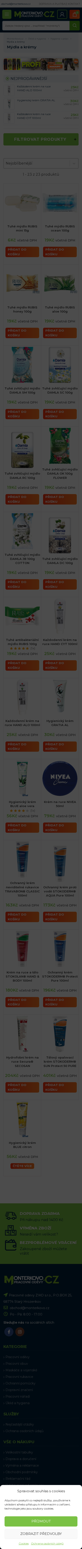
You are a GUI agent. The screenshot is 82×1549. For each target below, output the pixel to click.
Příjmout (41, 1521)
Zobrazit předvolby (41, 1534)
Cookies (24, 1543)
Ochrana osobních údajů (47, 1543)
